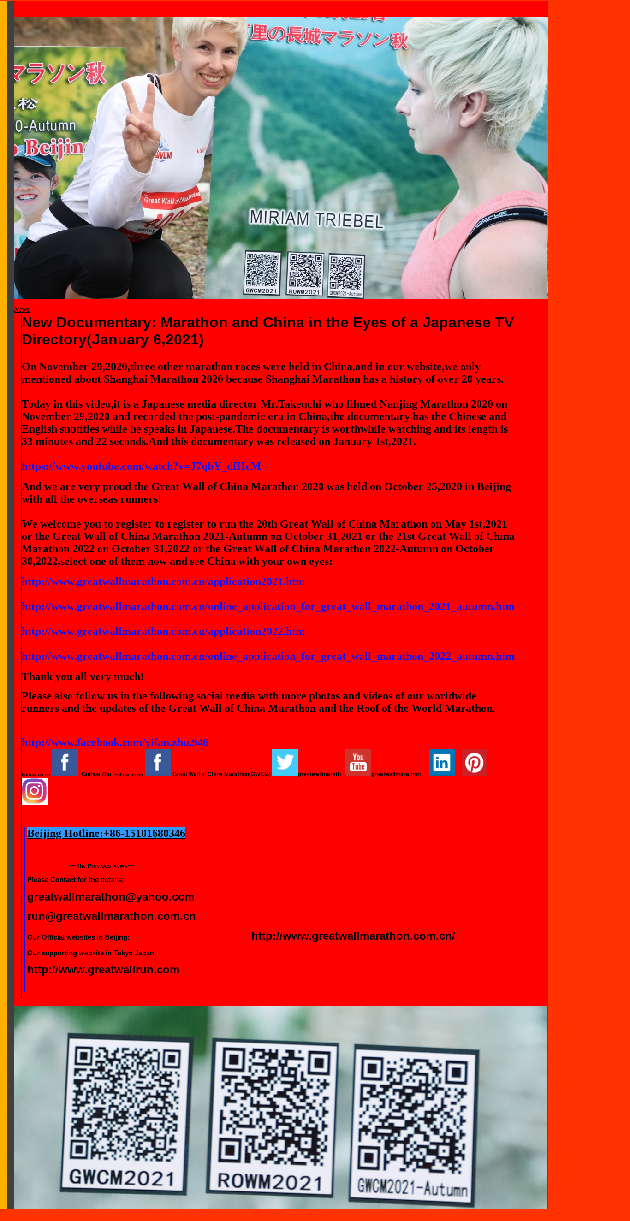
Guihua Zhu (96, 774)
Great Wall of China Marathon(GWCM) (221, 774)
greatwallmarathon (396, 774)
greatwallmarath (319, 774)
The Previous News (102, 866)
